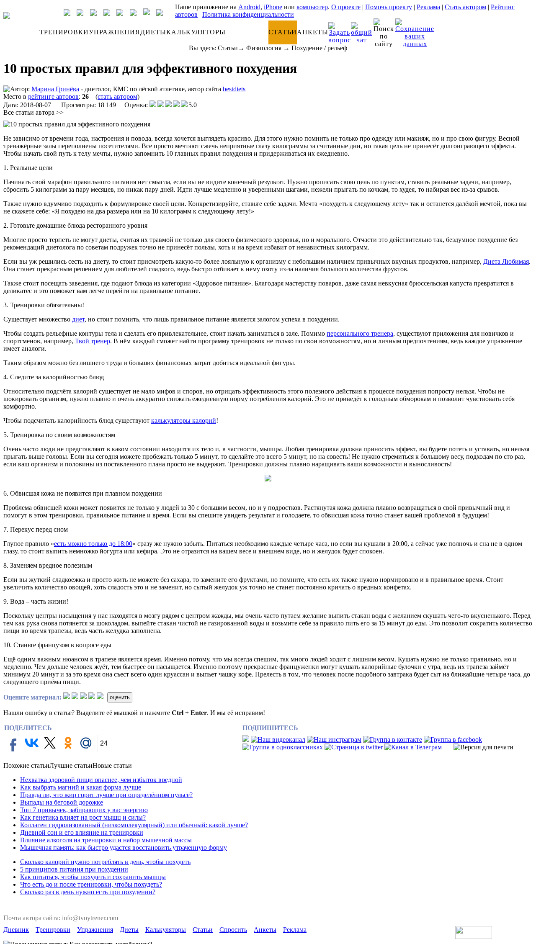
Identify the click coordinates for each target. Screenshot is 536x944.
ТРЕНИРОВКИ (64, 32)
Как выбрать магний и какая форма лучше (80, 787)
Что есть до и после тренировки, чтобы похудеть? (91, 884)
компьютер (312, 6)
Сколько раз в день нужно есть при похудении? (87, 891)
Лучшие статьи (71, 765)
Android (249, 6)
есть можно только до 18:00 (93, 543)
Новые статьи (112, 765)
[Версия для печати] (483, 747)
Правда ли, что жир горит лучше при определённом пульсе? (106, 794)
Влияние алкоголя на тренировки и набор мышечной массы (106, 840)
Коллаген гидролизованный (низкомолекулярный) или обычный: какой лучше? (134, 824)
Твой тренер (92, 341)
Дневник (16, 929)
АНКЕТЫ (312, 32)
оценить (120, 697)
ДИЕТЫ (153, 32)
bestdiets (234, 89)
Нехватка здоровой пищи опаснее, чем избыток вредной (101, 779)
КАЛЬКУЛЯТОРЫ (196, 32)
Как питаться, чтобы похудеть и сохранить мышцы (93, 876)
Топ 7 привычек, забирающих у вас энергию (84, 809)
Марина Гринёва (55, 89)
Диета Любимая (506, 261)
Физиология (263, 47)
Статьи (228, 47)
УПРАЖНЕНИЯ (114, 32)
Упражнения (95, 929)
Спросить (233, 929)
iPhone (273, 6)
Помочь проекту (388, 6)
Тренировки (53, 929)
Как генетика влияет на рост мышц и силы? (83, 817)
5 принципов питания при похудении (74, 869)
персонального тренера (360, 333)
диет (78, 319)
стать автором (117, 96)
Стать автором (465, 6)
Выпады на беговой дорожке (61, 802)
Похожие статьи (26, 765)
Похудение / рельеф (319, 47)
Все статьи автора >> (33, 112)
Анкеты (265, 929)
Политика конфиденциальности (248, 14)
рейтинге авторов (53, 96)
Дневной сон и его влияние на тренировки (81, 832)
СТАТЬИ (282, 32)
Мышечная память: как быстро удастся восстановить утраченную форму (123, 847)
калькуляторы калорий (183, 420)
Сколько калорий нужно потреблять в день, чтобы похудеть (105, 861)
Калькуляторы (165, 929)
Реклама (428, 6)
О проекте (346, 6)
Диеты (129, 929)
